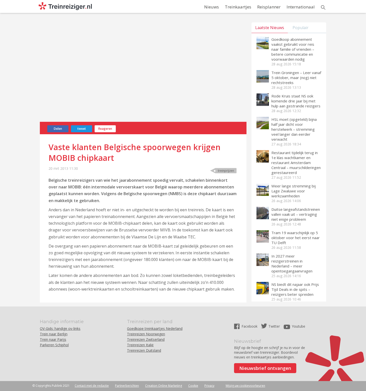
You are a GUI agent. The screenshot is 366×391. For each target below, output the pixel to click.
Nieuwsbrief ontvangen (265, 368)
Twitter (274, 326)
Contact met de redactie (92, 386)
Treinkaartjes (238, 7)
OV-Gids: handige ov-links (60, 328)
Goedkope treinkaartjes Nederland (155, 328)
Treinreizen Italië (140, 345)
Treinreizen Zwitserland (146, 339)
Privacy (209, 386)
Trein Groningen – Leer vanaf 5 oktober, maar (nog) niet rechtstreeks (296, 77)
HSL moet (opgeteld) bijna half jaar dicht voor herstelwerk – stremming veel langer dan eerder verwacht (294, 129)
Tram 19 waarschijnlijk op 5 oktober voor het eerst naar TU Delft (295, 237)
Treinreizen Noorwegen (146, 334)
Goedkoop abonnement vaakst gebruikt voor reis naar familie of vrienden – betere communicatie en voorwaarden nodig (292, 49)
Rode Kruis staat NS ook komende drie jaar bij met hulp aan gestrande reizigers (295, 100)
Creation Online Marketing (163, 386)
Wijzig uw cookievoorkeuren (245, 386)
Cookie (193, 386)
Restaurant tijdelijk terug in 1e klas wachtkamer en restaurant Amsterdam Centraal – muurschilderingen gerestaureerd (296, 162)
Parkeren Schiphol (54, 345)
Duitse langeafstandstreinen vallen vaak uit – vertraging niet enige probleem (295, 214)
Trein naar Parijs (53, 339)
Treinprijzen (226, 171)
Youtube (298, 326)
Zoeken (323, 7)
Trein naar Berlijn (53, 334)
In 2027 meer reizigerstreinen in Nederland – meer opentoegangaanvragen (291, 263)
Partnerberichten (127, 386)
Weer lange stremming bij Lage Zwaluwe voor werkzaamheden (293, 190)
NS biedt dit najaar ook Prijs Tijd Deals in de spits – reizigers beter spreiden (295, 289)
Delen (58, 129)
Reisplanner (269, 7)
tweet (81, 129)
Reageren (105, 129)
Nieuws (211, 7)
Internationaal (301, 7)
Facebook (250, 326)
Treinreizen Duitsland (144, 350)
